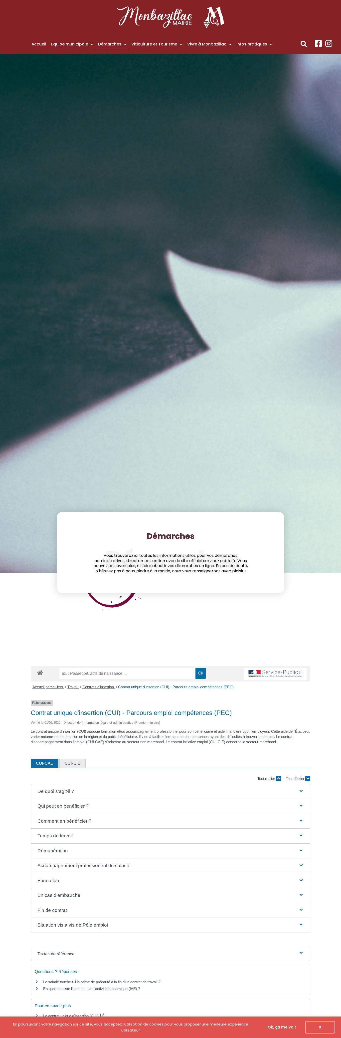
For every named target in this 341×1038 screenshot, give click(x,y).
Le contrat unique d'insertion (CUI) (71, 1016)
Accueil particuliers (48, 687)
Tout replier (266, 778)
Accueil (38, 44)
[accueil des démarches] (40, 672)
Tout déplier (295, 778)
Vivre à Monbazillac (206, 44)
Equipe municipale (69, 44)
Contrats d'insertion (98, 687)
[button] (304, 44)
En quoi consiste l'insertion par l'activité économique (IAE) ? (91, 989)
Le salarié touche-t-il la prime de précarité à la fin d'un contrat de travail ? (101, 982)
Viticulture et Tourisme (154, 44)
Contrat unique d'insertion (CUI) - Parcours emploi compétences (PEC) (176, 687)
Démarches (109, 44)
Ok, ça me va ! (282, 1027)
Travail (73, 687)
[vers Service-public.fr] (275, 674)
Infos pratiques (251, 44)
